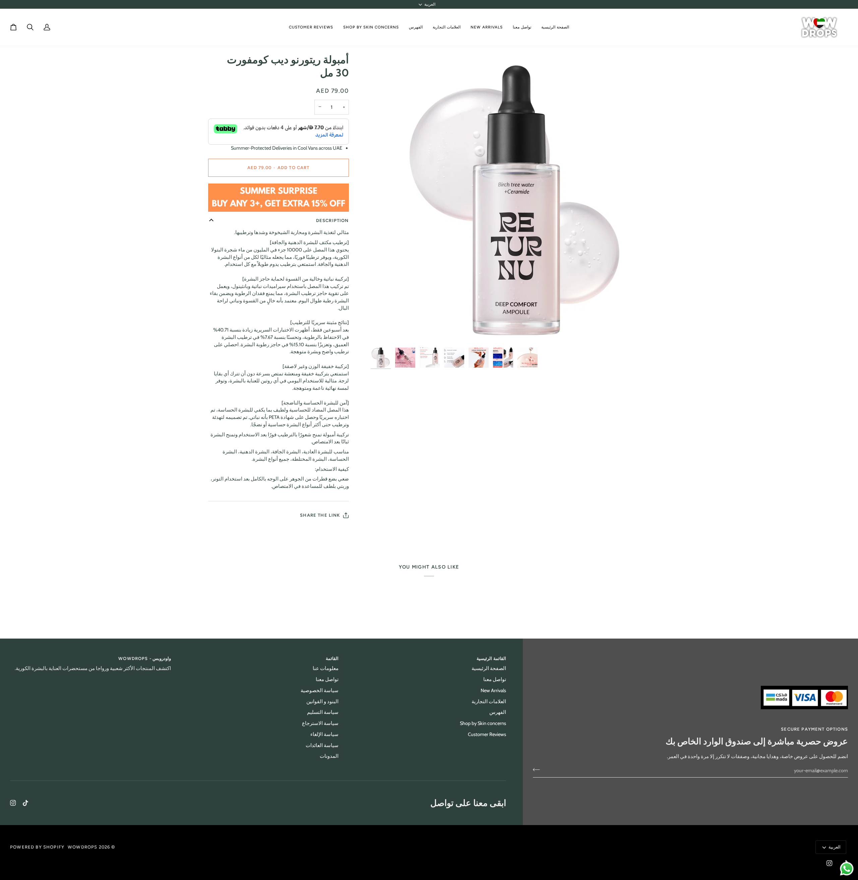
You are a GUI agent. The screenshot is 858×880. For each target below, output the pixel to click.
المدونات (329, 756)
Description (332, 220)
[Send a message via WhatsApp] (847, 869)
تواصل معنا (494, 679)
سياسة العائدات (322, 745)
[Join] (538, 769)
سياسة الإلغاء (324, 734)
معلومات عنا (326, 668)
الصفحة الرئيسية (489, 668)
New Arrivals (493, 690)
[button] (447, 27)
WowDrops (82, 847)
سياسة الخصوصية (320, 690)
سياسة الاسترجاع (320, 723)
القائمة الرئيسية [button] (491, 658)
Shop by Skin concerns (483, 723)
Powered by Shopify (37, 847)
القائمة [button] (332, 658)
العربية (429, 4)
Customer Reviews (487, 734)
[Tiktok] (25, 803)
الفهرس (497, 712)
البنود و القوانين (322, 702)
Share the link (320, 515)
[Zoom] (516, 198)
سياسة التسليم (323, 712)
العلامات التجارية (489, 702)
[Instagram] (13, 803)
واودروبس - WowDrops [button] (144, 658)
